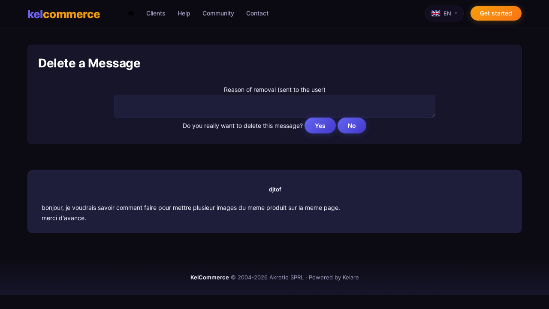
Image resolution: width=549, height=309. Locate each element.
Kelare (351, 277)
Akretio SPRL (286, 277)
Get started (496, 13)
